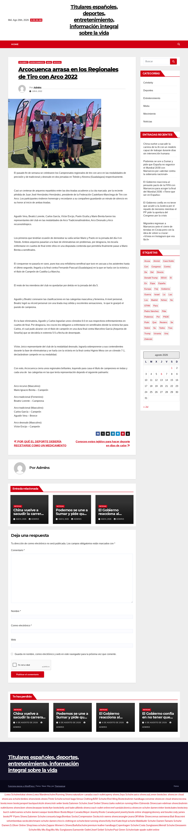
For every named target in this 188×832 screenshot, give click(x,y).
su (154, 328)
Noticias (57, 62)
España (161, 283)
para (155, 305)
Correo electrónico (21, 625)
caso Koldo (168, 261)
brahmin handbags (134, 799)
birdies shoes (28, 799)
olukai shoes (25, 794)
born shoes (26, 807)
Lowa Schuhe (12, 794)
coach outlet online (100, 807)
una (166, 333)
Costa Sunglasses (148, 825)
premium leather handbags (102, 825)
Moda (49, 62)
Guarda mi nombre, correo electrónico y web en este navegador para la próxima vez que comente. (65, 654)
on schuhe (79, 821)
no (171, 300)
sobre (147, 328)
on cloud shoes (170, 799)
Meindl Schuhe (167, 825)
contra (167, 266)
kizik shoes (45, 803)
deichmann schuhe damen (43, 821)
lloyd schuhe (128, 821)
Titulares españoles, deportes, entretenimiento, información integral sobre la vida (94, 20)
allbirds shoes (82, 807)
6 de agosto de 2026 (27, 723)
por (158, 317)
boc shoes (168, 794)
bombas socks (20, 821)
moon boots (13, 803)
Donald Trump (151, 278)
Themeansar (60, 786)
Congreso (156, 266)
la (164, 294)
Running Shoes (64, 794)
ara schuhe (14, 799)
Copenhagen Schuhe (127, 825)
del (151, 272)
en (145, 283)
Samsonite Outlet (82, 829)
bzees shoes (13, 807)
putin (146, 322)
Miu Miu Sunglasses (61, 829)
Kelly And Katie (114, 821)
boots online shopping (140, 812)
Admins (37, 87)
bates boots (177, 807)
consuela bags (54, 816)
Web (13, 639)
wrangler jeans (126, 816)
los (146, 300)
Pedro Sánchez (151, 311)
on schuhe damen (148, 807)
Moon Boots (60, 812)
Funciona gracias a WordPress (21, 786)
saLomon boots (155, 794)
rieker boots (164, 807)
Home (14, 44)
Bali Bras (175, 816)
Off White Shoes (143, 816)
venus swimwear (161, 816)
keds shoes (41, 799)
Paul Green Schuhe (123, 829)
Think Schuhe (55, 799)
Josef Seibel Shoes (98, 803)
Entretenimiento (37, 62)
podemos (148, 317)
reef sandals (117, 807)
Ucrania (157, 333)
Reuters (163, 322)
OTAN (147, 305)
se (172, 322)
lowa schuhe (39, 825)
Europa (147, 289)
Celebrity (23, 62)
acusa (147, 261)
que (154, 322)
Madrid (154, 300)
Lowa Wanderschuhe (44, 794)
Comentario (18, 550)
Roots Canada (106, 812)
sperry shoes (112, 794)
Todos (162, 328)
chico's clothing (65, 821)
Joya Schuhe (126, 794)
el (171, 278)
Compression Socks (88, 816)
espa (152, 283)
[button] (179, 44)
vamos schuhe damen (27, 812)
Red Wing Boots (115, 799)
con (146, 266)
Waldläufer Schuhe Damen (150, 821)
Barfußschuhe (80, 825)
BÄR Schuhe (100, 799)
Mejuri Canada (75, 812)
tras (170, 328)
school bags (69, 799)
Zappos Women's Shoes (59, 825)
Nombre (16, 611)
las (170, 294)
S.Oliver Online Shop (21, 825)
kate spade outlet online (147, 829)
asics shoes (140, 794)
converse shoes (153, 799)
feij (156, 289)
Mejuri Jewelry (90, 812)
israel (157, 294)
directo (160, 272)
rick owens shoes (109, 816)
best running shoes (95, 821)
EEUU (164, 278)
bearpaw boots (40, 807)
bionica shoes (131, 807)
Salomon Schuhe (78, 803)
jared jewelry (121, 812)
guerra (147, 294)
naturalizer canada (82, 794)
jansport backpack (29, 803)
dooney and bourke (162, 812)
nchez (164, 300)
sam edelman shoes (167, 803)
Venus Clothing (84, 799)
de (145, 272)
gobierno (165, 289)
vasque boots (46, 812)
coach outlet (99, 794)
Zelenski (148, 339)
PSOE (166, 317)
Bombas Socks (70, 816)
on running (127, 803)
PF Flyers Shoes (18, 816)
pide (164, 311)
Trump (147, 333)
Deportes (148, 90)
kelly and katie (67, 807)
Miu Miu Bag (43, 829)
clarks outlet (115, 803)
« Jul (145, 407)
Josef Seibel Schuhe (102, 829)
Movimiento (149, 114)
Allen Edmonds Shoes (145, 803)
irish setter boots (59, 803)
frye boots (54, 807)
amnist (156, 261)
